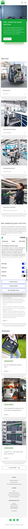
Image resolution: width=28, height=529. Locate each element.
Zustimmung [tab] (5, 241)
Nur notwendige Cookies (13, 290)
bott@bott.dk (15, 508)
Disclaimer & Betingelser (14, 497)
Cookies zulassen (14, 281)
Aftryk (14, 491)
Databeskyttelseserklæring (14, 493)
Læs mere (6, 371)
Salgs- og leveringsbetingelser (14, 495)
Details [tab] (13, 241)
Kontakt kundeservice (14, 480)
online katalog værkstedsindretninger (14, 484)
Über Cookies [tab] (22, 241)
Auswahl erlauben (13, 285)
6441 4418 (16, 507)
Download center (14, 482)
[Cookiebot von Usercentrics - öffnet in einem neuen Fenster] (20, 237)
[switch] (24, 268)
